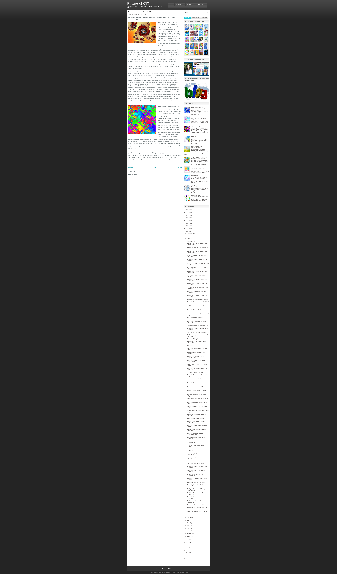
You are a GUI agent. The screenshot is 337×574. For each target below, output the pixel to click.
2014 (187, 547)
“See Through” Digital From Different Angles (198, 332)
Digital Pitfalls (141, 161)
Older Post (179, 167)
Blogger (179, 568)
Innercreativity (194, 175)
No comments (144, 14)
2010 (187, 558)
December (190, 233)
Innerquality (190, 345)
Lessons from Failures (159, 161)
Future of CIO (138, 3)
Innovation (152, 161)
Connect (204, 17)
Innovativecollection (196, 195)
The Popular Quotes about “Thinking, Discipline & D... (196, 489)
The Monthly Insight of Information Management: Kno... (195, 434)
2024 (187, 215)
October (189, 238)
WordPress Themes (160, 572)
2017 (187, 539)
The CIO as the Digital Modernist (195, 514)
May (188, 525)
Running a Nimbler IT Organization (195, 372)
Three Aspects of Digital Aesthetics (196, 418)
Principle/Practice (168, 161)
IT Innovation (173, 7)
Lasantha (174, 572)
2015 (187, 545)
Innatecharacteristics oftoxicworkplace (196, 147)
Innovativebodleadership (197, 107)
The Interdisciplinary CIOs (193, 339)
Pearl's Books (195, 17)
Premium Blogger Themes (182, 572)
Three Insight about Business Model (196, 482)
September (190, 241)
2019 (187, 228)
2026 (187, 210)
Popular (187, 17)
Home (171, 4)
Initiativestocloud (195, 126)
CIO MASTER (190, 4)
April (188, 528)
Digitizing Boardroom (186, 7)
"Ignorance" (194, 185)
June (188, 523)
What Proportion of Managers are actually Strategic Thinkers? (199, 158)
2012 (187, 553)
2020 (187, 226)
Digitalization (147, 161)
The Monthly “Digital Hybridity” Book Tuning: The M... (196, 361)
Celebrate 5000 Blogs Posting (194, 461)
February (189, 533)
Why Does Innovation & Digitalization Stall (147, 12)
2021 (187, 223)
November (190, 236)
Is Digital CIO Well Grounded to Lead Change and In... (196, 475)
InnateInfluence (195, 117)
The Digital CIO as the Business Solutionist (198, 299)
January (189, 536)
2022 (187, 220)
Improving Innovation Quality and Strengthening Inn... (195, 379)
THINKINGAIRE (180, 4)
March (189, 531)
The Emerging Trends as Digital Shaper (197, 504)
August (189, 517)
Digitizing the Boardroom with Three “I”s (197, 511)
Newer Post (130, 167)
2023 (187, 218)
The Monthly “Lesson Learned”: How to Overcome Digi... (196, 441)
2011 (187, 555)
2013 (187, 550)
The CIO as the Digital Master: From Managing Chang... (196, 357)
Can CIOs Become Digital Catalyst (195, 463)
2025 (187, 212)
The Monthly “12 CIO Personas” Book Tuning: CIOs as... (196, 342)
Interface (193, 136)
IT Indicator (194, 167)
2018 (187, 231)
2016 (187, 542)
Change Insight (201, 7)
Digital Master (201, 4)
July (188, 520)
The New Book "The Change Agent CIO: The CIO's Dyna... (197, 284)
